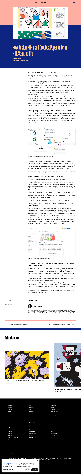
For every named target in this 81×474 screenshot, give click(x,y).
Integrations (10, 409)
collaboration (31, 163)
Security (9, 415)
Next (61, 323)
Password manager (54, 413)
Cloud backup (53, 415)
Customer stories (32, 431)
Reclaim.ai (31, 415)
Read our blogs (10, 453)
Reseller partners (32, 441)
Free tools (9, 420)
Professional (31, 407)
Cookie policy (10, 435)
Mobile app (10, 407)
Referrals (30, 439)
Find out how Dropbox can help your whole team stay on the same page (49, 200)
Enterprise (31, 411)
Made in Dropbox (8, 303)
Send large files (53, 405)
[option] (24, 367)
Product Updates (32, 422)
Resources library (32, 433)
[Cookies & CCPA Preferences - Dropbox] (20, 465)
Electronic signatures (55, 418)
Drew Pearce (9, 383)
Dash (30, 413)
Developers (31, 435)
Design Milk (39, 75)
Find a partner (31, 444)
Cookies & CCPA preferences (13, 437)
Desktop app (10, 405)
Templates (9, 418)
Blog (30, 429)
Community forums (32, 437)
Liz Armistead (17, 58)
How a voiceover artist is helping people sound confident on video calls (27, 380)
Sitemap (9, 441)
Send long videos (54, 407)
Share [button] (74, 2)
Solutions (9, 413)
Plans (30, 420)
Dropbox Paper (32, 76)
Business (30, 409)
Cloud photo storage (54, 409)
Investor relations (54, 433)
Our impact (53, 435)
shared (67, 163)
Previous (17, 323)
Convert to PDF (53, 420)
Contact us (10, 431)
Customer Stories (18, 43)
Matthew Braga (58, 391)
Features (9, 411)
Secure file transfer (54, 411)
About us (52, 429)
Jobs (52, 431)
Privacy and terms (11, 433)
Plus (30, 405)
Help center (10, 429)
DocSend (30, 418)
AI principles (10, 439)
